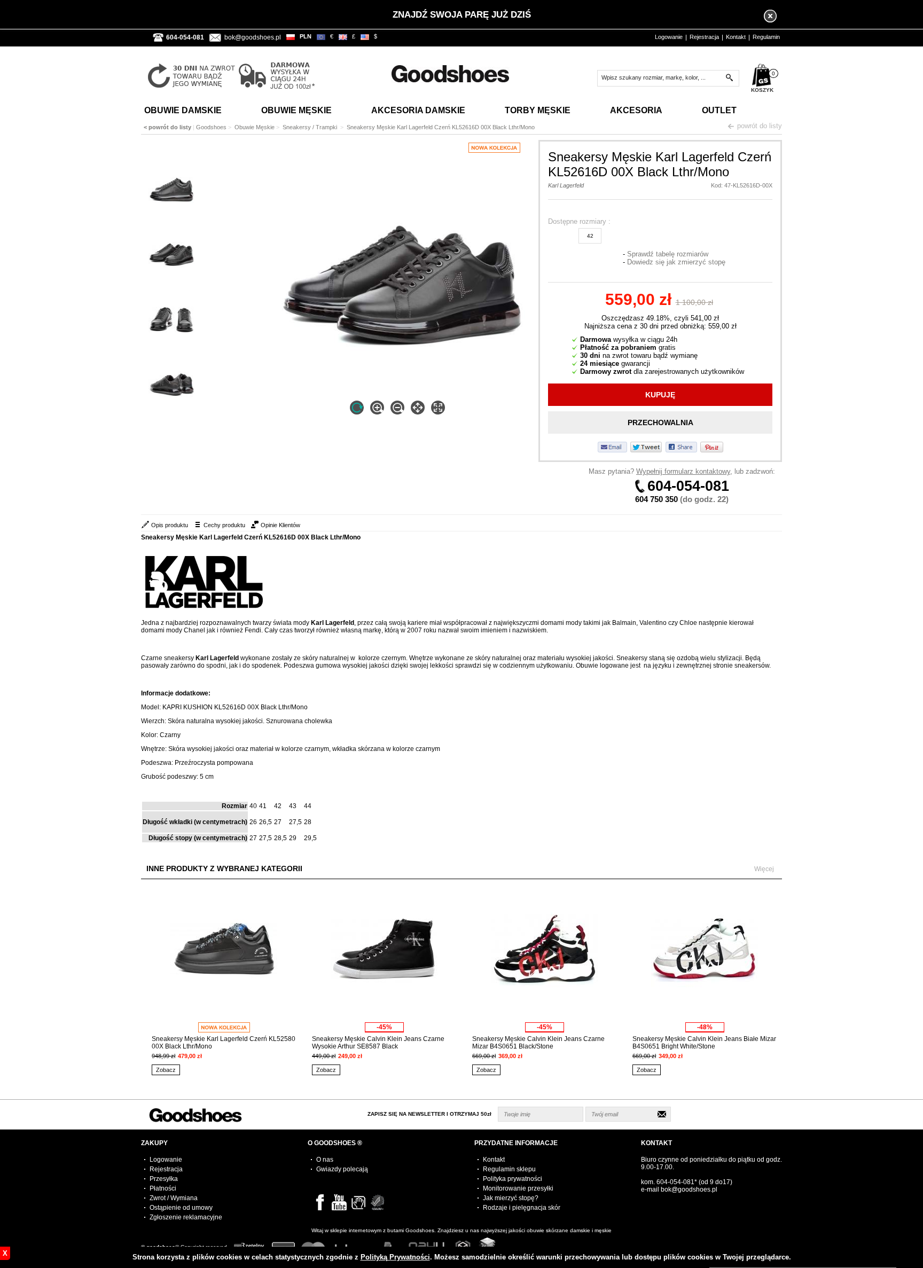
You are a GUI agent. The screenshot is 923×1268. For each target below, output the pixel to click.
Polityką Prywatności (395, 1257)
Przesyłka (164, 1179)
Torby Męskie (537, 110)
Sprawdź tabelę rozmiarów (667, 254)
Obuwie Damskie (183, 110)
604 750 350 (656, 499)
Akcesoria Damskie (418, 110)
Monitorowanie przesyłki (518, 1188)
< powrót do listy (167, 127)
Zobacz (166, 1070)
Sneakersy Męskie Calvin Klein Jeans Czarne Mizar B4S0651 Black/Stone (538, 1042)
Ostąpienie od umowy (181, 1207)
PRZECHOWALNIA (660, 422)
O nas (324, 1159)
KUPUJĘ (660, 394)
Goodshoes (211, 127)
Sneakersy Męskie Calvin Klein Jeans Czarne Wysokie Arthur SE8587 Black (378, 1042)
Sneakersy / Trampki (311, 127)
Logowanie (669, 37)
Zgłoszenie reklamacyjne (186, 1217)
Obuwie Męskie (296, 110)
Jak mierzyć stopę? (510, 1198)
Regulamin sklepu (509, 1169)
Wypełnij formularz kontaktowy (683, 471)
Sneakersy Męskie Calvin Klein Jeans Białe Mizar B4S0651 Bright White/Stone (704, 1042)
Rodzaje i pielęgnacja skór (521, 1207)
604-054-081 (688, 486)
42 (590, 236)
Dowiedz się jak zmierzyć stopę (676, 262)
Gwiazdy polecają (342, 1169)
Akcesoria (636, 110)
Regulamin (766, 37)
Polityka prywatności (512, 1179)
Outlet (719, 110)
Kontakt (736, 37)
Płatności (163, 1188)
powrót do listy (759, 126)
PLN (305, 36)
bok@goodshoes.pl (252, 37)
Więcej (764, 869)
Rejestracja (704, 37)
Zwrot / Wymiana (174, 1198)
